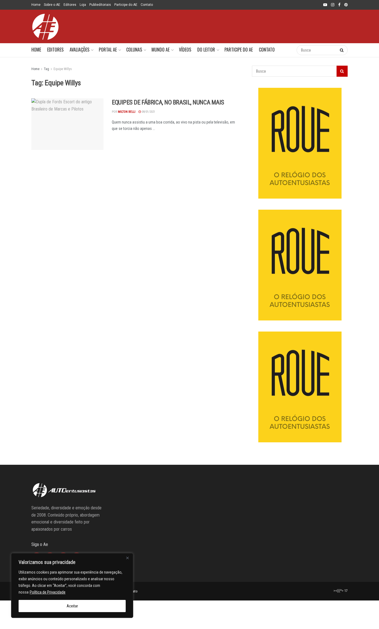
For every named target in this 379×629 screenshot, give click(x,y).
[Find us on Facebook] (339, 5)
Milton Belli (126, 112)
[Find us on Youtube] (325, 5)
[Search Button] (287, 50)
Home (36, 5)
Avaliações (79, 49)
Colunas (134, 49)
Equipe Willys (63, 69)
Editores (70, 5)
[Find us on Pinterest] (346, 5)
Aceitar (72, 606)
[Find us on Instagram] (332, 5)
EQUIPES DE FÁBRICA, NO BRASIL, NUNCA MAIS (168, 102)
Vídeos (185, 49)
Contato (147, 5)
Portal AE (108, 49)
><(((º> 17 (340, 591)
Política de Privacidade (47, 592)
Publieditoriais (100, 5)
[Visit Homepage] (45, 26)
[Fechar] (127, 557)
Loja (83, 5)
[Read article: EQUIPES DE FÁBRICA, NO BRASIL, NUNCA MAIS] (67, 124)
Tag (46, 69)
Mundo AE (160, 49)
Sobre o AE (52, 5)
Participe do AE (125, 5)
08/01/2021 (148, 112)
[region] (72, 585)
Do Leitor (206, 49)
